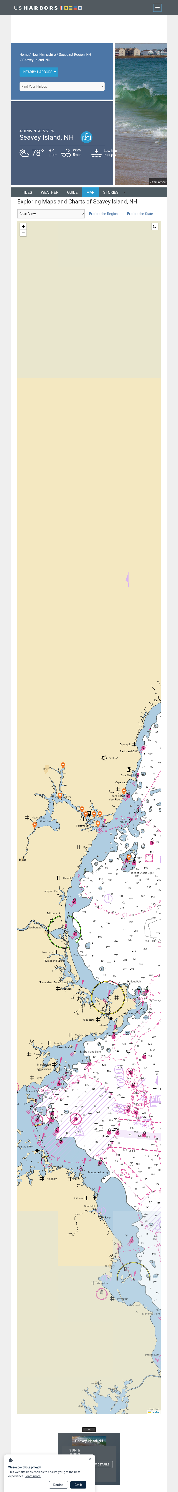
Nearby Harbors (38, 72)
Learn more (33, 1476)
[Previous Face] (85, 1429)
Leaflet (155, 1412)
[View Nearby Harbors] (86, 137)
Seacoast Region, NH (75, 54)
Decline (58, 1485)
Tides (27, 192)
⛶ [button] (154, 226)
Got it (78, 1485)
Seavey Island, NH (36, 60)
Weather (49, 192)
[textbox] (62, 86)
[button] (94, 814)
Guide (72, 192)
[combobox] (62, 86)
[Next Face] (93, 1429)
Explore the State (140, 214)
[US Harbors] (48, 7)
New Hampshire (43, 54)
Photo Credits (158, 182)
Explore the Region (103, 214)
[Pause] (89, 1429)
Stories (111, 192)
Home (24, 54)
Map (90, 192)
